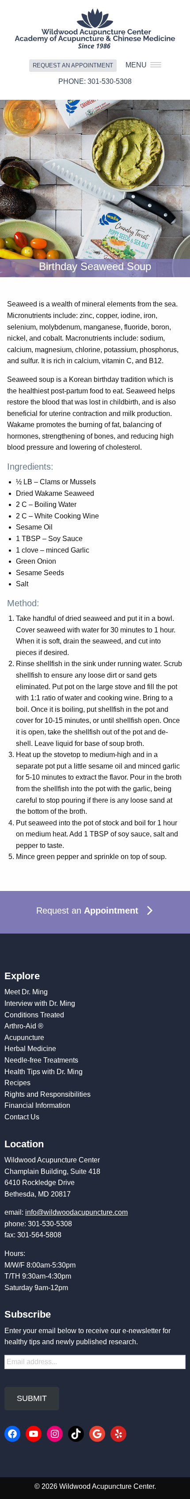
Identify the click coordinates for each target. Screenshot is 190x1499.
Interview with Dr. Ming (39, 1003)
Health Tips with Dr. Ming (43, 1071)
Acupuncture (24, 1037)
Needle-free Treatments (41, 1060)
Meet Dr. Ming (26, 992)
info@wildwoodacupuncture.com (76, 1212)
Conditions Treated (34, 1015)
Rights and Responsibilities (47, 1094)
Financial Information (37, 1105)
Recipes (17, 1083)
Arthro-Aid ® (23, 1026)
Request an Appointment (73, 65)
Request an (87, 910)
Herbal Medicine (30, 1048)
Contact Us (21, 1117)
